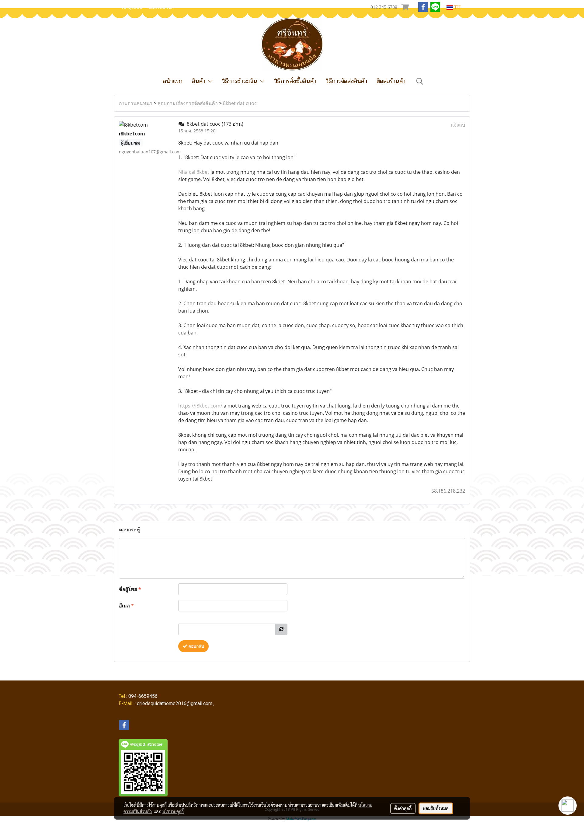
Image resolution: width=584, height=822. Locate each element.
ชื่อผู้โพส (130, 589)
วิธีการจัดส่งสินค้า (346, 81)
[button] (419, 81)
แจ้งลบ (458, 124)
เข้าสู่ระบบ (132, 7)
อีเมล (126, 605)
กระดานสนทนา (135, 103)
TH (457, 7)
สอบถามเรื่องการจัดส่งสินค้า (188, 103)
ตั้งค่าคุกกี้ (403, 808)
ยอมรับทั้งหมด (436, 808)
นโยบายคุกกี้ (173, 811)
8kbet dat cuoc (240, 103)
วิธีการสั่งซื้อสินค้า (295, 81)
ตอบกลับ (195, 646)
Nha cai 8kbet (193, 172)
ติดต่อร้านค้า (391, 81)
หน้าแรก (172, 81)
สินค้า (199, 81)
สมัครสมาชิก (161, 7)
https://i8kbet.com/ (200, 405)
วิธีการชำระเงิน (240, 81)
